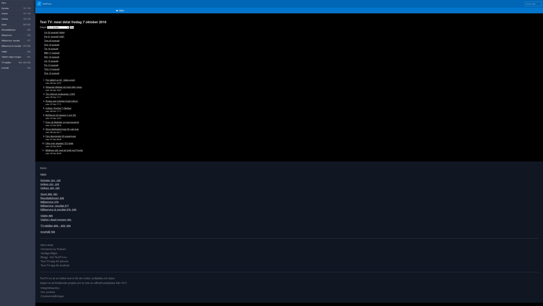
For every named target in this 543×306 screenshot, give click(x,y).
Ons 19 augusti (50, 44)
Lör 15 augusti (50, 61)
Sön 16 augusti (50, 57)
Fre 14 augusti (50, 65)
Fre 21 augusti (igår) (52, 36)
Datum (43, 27)
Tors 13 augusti (50, 69)
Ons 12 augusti (50, 73)
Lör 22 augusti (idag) (53, 32)
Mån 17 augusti (51, 52)
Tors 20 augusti (50, 40)
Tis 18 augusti (50, 48)
